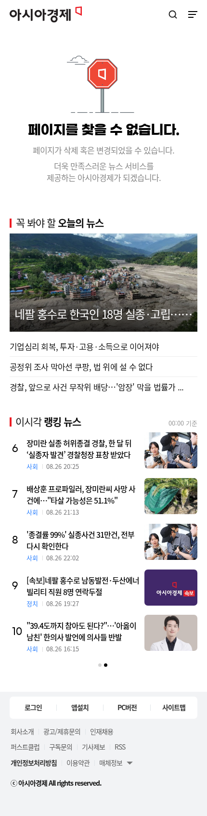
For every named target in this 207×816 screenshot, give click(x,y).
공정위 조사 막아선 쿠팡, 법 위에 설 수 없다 (81, 367)
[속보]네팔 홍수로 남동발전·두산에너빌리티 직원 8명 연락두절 (82, 585)
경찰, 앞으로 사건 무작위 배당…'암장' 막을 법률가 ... (96, 387)
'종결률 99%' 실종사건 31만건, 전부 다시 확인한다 (80, 540)
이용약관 (78, 762)
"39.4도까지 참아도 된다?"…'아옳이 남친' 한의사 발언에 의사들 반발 (81, 631)
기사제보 (93, 746)
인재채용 (101, 731)
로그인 (33, 707)
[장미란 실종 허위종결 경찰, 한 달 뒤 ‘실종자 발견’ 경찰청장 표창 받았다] (170, 450)
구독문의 (60, 746)
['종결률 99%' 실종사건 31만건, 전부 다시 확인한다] (170, 542)
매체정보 (110, 762)
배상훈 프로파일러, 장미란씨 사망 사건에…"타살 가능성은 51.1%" (80, 494)
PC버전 (127, 707)
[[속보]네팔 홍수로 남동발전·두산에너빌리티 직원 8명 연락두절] (170, 588)
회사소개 (22, 731)
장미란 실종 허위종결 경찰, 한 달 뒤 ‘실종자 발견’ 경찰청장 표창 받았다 (78, 448)
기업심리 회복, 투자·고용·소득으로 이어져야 (84, 346)
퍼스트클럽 (25, 746)
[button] (100, 665)
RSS (120, 746)
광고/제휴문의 (61, 731)
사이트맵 (173, 707)
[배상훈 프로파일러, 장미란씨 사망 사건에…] (170, 496)
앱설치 (80, 707)
